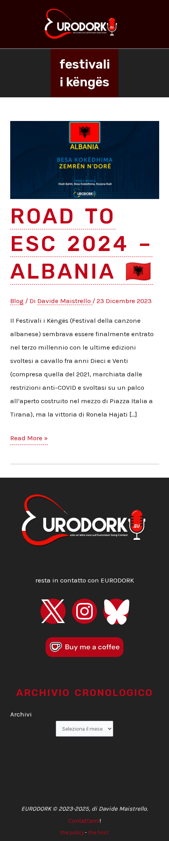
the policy (72, 832)
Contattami (84, 820)
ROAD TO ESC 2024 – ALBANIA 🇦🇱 (81, 244)
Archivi (21, 714)
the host (98, 832)
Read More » (29, 439)
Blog (17, 301)
